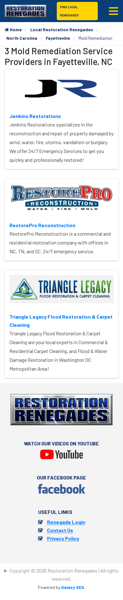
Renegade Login (66, 522)
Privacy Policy (63, 538)
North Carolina (21, 38)
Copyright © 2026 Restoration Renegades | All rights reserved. (64, 575)
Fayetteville (58, 38)
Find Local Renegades (69, 11)
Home (15, 29)
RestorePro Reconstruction (42, 225)
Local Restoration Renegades (61, 29)
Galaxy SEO (72, 587)
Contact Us (60, 530)
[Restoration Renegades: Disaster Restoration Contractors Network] (25, 10)
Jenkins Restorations (35, 116)
